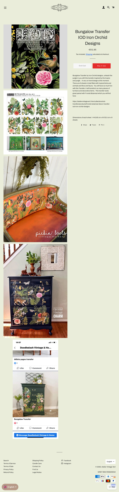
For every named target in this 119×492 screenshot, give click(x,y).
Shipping (89, 54)
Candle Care (37, 463)
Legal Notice (36, 472)
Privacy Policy (8, 469)
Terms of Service (9, 463)
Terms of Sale (8, 466)
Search (6, 460)
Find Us (35, 469)
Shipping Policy (37, 460)
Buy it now (101, 66)
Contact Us (36, 466)
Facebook (67, 460)
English (109, 461)
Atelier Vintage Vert (109, 467)
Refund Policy (8, 472)
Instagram (67, 463)
